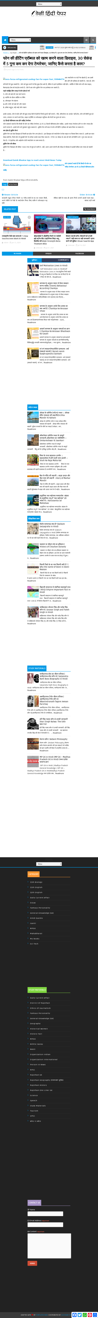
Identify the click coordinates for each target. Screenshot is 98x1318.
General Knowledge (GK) (42, 913)
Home (5, 53)
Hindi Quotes (36, 918)
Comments (63, 260)
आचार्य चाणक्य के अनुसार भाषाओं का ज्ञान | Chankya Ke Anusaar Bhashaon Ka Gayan (55, 331)
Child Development (87, 47)
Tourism (34, 1111)
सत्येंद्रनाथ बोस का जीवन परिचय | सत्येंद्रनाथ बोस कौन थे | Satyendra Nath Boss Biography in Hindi (54, 676)
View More (91, 209)
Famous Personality (40, 908)
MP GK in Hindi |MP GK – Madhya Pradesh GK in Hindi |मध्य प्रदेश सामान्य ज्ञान (55, 759)
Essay (33, 903)
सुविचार (34, 260)
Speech (33, 1100)
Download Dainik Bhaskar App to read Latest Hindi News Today (32, 160)
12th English (36, 892)
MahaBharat (36, 933)
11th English (36, 887)
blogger (17, 253)
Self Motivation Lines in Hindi (54, 265)
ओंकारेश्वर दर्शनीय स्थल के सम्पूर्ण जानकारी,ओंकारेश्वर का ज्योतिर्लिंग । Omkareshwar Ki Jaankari (53, 438)
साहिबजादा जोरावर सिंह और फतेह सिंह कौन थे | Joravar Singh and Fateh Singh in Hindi (54, 609)
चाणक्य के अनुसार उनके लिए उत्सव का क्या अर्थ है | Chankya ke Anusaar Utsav (54, 308)
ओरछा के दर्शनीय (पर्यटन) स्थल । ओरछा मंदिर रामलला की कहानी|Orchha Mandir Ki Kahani (54, 415)
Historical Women (39, 1029)
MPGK (33, 928)
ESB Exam (34, 47)
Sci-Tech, (20, 69)
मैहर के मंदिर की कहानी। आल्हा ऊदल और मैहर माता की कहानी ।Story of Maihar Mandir (55, 478)
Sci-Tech (13, 53)
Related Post (10, 209)
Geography (35, 1024)
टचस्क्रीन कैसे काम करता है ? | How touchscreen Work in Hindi (15, 237)
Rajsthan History (38, 1085)
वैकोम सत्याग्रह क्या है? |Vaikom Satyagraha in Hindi (52, 525)
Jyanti (33, 923)
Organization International (44, 1059)
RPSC (32, 1070)
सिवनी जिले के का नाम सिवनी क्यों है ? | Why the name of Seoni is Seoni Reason (54, 567)
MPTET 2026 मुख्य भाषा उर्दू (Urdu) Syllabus (54, 47)
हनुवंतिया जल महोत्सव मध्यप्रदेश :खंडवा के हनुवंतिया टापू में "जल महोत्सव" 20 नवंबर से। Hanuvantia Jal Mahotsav (54, 499)
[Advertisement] (49, 26)
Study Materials (38, 1106)
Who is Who (35, 1121)
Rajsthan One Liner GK (41, 1090)
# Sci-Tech (13, 184)
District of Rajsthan (40, 1003)
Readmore (57, 277)
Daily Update (41, 217)
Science (34, 1095)
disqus (48, 253)
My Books (34, 939)
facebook (79, 253)
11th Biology (36, 882)
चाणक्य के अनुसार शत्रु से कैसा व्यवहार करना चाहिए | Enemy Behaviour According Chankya (54, 286)
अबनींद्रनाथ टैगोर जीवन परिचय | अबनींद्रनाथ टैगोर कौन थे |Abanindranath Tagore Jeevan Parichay (54, 700)
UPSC (32, 1116)
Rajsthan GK (36, 1075)
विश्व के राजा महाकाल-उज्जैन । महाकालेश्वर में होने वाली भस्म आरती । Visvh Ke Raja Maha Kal (54, 458)
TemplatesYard (42, 1315)
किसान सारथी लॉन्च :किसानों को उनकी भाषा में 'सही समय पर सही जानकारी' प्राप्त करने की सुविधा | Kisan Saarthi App (80, 238)
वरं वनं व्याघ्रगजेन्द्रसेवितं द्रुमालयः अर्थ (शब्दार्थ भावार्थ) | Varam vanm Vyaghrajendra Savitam (54, 351)
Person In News (38, 1065)
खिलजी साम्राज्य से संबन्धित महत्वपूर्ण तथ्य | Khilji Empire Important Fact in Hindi (55, 589)
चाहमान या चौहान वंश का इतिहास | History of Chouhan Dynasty (53, 545)
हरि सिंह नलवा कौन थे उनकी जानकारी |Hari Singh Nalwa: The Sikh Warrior (54, 721)
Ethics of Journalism (40, 1008)
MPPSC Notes (36, 1044)
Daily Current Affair (40, 898)
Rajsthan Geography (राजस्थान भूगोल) (47, 1080)
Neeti (32, 1049)
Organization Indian (40, 1054)
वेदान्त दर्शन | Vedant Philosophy (53, 739)
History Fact (36, 1034)
